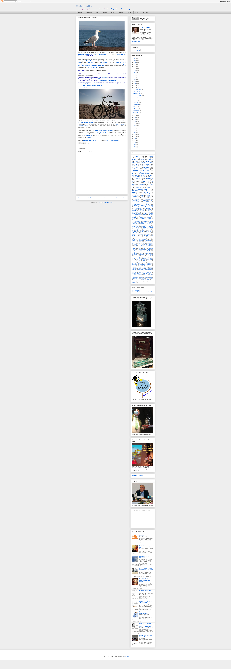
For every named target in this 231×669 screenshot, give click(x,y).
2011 (135, 115)
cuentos (149, 209)
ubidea (140, 241)
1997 (135, 140)
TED (142, 196)
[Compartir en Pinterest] (85, 143)
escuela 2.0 (142, 222)
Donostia (151, 244)
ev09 (150, 273)
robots (146, 220)
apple (149, 210)
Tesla (148, 196)
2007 (135, 123)
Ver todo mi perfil (136, 41)
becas (150, 281)
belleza (149, 223)
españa (138, 201)
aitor (152, 220)
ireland (149, 249)
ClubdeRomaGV (149, 207)
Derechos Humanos (137, 220)
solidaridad (146, 167)
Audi (150, 241)
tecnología (146, 164)
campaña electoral (136, 273)
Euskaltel (148, 231)
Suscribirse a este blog (137, 475)
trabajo (134, 193)
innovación (135, 170)
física (142, 195)
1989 (135, 145)
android (139, 258)
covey (150, 277)
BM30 (133, 259)
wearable (149, 255)
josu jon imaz (148, 253)
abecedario (149, 268)
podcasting (134, 223)
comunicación (140, 186)
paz (133, 173)
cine (137, 179)
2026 (135, 58)
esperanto (140, 269)
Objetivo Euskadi (148, 275)
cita (150, 239)
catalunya (138, 257)
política (143, 162)
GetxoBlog (89, 60)
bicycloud (149, 259)
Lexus (133, 239)
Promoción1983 (135, 277)
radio (149, 218)
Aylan (143, 279)
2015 (135, 81)
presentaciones (136, 204)
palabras (134, 263)
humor (138, 161)
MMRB (149, 245)
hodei (139, 260)
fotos (148, 158)
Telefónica (151, 236)
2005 (135, 128)
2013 (135, 85)
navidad (143, 226)
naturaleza (150, 187)
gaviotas (134, 262)
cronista (133, 240)
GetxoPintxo (134, 254)
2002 (135, 134)
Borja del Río (104, 62)
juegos (145, 221)
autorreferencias (142, 189)
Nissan (141, 275)
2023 (135, 64)
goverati (133, 260)
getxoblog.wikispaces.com (85, 122)
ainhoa (135, 244)
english (144, 248)
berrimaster (150, 254)
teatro (151, 227)
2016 (135, 79)
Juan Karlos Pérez (99, 64)
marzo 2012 (136, 108)
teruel (145, 244)
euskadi (147, 161)
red (135, 222)
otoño (150, 258)
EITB (135, 245)
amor (133, 184)
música (151, 175)
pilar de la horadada (145, 193)
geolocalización (142, 278)
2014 (135, 83)
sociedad (146, 179)
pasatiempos (149, 178)
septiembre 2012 (137, 95)
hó (152, 235)
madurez (142, 210)
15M (139, 248)
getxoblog (115, 140)
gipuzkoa (141, 240)
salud (147, 172)
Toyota (141, 277)
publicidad (134, 203)
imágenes (134, 196)
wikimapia (146, 270)
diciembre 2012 (137, 89)
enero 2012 (136, 112)
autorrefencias (135, 200)
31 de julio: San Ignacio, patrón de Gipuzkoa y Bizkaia (145, 580)
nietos (151, 181)
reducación (142, 184)
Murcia (133, 213)
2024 (135, 62)
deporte (146, 192)
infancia (138, 183)
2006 (135, 125)
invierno (146, 267)
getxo (111, 140)
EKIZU (148, 279)
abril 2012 (135, 106)
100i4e (143, 230)
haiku (141, 253)
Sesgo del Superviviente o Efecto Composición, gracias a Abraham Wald (145, 625)
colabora (145, 273)
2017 (135, 77)
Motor (137, 12)
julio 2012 (135, 100)
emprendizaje (142, 249)
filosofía (151, 205)
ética (146, 169)
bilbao (133, 162)
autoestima (146, 235)
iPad (141, 246)
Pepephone (142, 254)
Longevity (89, 12)
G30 (150, 238)
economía (146, 170)
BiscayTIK (137, 227)
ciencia (142, 165)
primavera (136, 255)
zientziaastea (143, 238)
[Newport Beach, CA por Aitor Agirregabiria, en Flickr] (102, 51)
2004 (135, 130)
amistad (107, 140)
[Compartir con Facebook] (84, 143)
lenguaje (143, 205)
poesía (147, 190)
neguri (140, 270)
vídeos (151, 156)
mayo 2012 (136, 104)
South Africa (141, 272)
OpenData (143, 259)
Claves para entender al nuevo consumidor (145, 612)
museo (148, 216)
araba (144, 236)
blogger (146, 203)
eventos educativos (146, 232)
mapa (149, 222)
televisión (147, 201)
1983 (135, 147)
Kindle (140, 268)
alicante (151, 184)
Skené (135, 258)
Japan (148, 234)
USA (147, 204)
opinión (151, 176)
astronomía (137, 221)
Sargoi (151, 257)
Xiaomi (146, 277)
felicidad (134, 175)
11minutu (147, 252)
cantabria (149, 260)
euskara (137, 199)
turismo (151, 186)
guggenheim (142, 218)
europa (148, 195)
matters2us (134, 270)
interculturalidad (142, 262)
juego (145, 246)
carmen (134, 217)
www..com (136, 290)
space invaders (137, 279)
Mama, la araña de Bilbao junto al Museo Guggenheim (146, 569)
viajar (140, 172)
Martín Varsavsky (148, 265)
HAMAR (133, 243)
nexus (149, 262)
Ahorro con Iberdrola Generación (144, 557)
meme (141, 231)
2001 (135, 136)
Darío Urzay (137, 236)
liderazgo (134, 241)
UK (142, 252)
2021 (135, 68)
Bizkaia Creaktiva (148, 263)
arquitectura (135, 212)
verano (148, 212)
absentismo (142, 264)
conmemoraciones (144, 173)
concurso (151, 214)
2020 (135, 70)
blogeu (140, 213)
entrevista (134, 269)
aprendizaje (135, 195)
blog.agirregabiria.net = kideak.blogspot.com (120, 9)
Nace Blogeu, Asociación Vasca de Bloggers (145, 636)
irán (147, 278)
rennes (142, 255)
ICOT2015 (142, 245)
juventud (138, 187)
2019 (135, 73)
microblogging (138, 207)
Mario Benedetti (135, 275)
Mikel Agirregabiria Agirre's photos (144, 291)
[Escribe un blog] (80, 143)
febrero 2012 (136, 110)
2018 (135, 75)
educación (136, 156)
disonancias (134, 278)
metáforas (135, 169)
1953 (144, 260)
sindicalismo (146, 225)
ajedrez (136, 216)
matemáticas (147, 199)
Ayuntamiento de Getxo (108, 134)
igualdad (144, 198)
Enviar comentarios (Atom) (106, 202)
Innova (113, 12)
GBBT (150, 274)
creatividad (134, 205)
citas (142, 159)
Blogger (127, 656)
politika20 (134, 225)
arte (133, 172)
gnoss (140, 267)
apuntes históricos (142, 239)
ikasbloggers (137, 214)
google (133, 218)
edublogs (145, 258)
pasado (133, 250)
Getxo (121, 12)
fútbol (133, 234)
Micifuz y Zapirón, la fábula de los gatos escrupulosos (145, 591)
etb (145, 241)
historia (134, 159)
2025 (135, 60)
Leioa (139, 243)
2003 (135, 132)
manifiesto (149, 264)
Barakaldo (140, 234)
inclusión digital (148, 269)
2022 (135, 66)
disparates (134, 282)
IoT (132, 257)
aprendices (134, 209)
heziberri (134, 274)
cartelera (134, 267)
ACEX (149, 230)
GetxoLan (89, 137)
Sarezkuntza (135, 246)
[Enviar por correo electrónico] (78, 143)
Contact (145, 12)
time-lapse (145, 257)
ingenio (142, 181)
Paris (140, 235)
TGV (146, 281)
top (142, 212)
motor (137, 176)
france (144, 200)
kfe (140, 244)
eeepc (151, 221)
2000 (135, 138)
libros (137, 164)
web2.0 (151, 159)
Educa (105, 12)
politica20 (134, 248)
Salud (97, 12)
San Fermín (140, 281)
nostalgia (145, 227)
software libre (135, 232)
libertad (149, 217)
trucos (133, 165)
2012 (135, 87)
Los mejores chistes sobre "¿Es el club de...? (145, 602)
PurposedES (134, 264)
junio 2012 (136, 102)
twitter (133, 181)
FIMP (138, 259)
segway (151, 278)
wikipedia (151, 226)
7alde (144, 243)
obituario (142, 209)
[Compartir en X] (82, 143)
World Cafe (148, 272)
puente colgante (149, 213)
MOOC (148, 250)
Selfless (129, 12)
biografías (141, 217)
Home (80, 12)
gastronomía (135, 198)
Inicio (103, 198)
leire (150, 246)
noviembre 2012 (137, 91)
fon (132, 230)
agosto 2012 (136, 98)
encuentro (134, 231)
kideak (148, 208)
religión (151, 198)
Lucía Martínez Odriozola (97, 65)
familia (151, 165)
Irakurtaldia (139, 265)
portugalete (137, 229)
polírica (151, 200)
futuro (137, 167)
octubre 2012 (136, 93)
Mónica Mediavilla (85, 65)
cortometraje (135, 226)
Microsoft (134, 235)
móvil (144, 214)
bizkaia (138, 178)
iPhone (138, 230)
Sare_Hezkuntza (135, 252)
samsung (140, 274)
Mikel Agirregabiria (84, 6)
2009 (135, 119)
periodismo (138, 208)
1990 (135, 142)
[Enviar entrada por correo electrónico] (89, 143)
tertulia (142, 223)
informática (148, 240)
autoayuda (139, 158)
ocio (144, 176)
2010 (135, 117)
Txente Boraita (118, 62)
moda (135, 238)
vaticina (133, 265)
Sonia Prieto (90, 64)
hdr (143, 216)
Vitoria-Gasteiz (147, 229)
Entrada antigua (121, 198)
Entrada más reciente (84, 198)
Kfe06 (95, 82)
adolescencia (150, 243)
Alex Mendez (91, 62)
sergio (141, 250)
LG (144, 268)
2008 (135, 121)
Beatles (145, 274)
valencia (139, 263)
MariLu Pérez (117, 64)
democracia (135, 190)
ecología (147, 183)
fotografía (134, 210)
